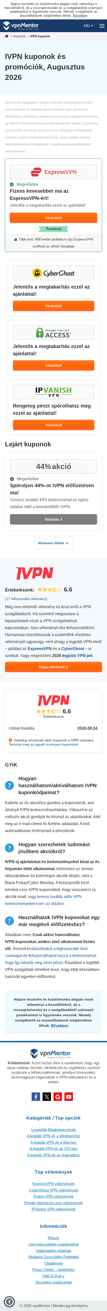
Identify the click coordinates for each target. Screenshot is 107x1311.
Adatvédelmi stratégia (53, 1251)
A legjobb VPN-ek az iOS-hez (54, 1148)
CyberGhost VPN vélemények (53, 1190)
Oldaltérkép (53, 1263)
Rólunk (53, 1238)
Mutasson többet (51, 543)
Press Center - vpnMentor (53, 1269)
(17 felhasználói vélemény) (26, 599)
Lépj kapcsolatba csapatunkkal (54, 1244)
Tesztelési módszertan (53, 1282)
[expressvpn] (53, 205)
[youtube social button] (68, 1096)
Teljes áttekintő (52, 667)
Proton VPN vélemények (53, 1196)
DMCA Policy (53, 1276)
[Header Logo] (20, 25)
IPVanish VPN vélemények (54, 1209)
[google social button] (58, 1096)
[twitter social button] (47, 1096)
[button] (9, 1301)
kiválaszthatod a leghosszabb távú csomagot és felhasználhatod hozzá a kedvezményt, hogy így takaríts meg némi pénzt (51, 956)
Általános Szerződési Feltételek (53, 1257)
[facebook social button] (36, 1096)
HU (87, 26)
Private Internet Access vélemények (53, 1203)
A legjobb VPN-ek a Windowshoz (53, 1136)
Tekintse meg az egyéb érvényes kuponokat (43, 744)
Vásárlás (52, 218)
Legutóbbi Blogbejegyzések (53, 1130)
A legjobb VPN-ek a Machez (53, 1142)
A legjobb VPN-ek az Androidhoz (53, 1155)
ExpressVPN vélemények (53, 1184)
